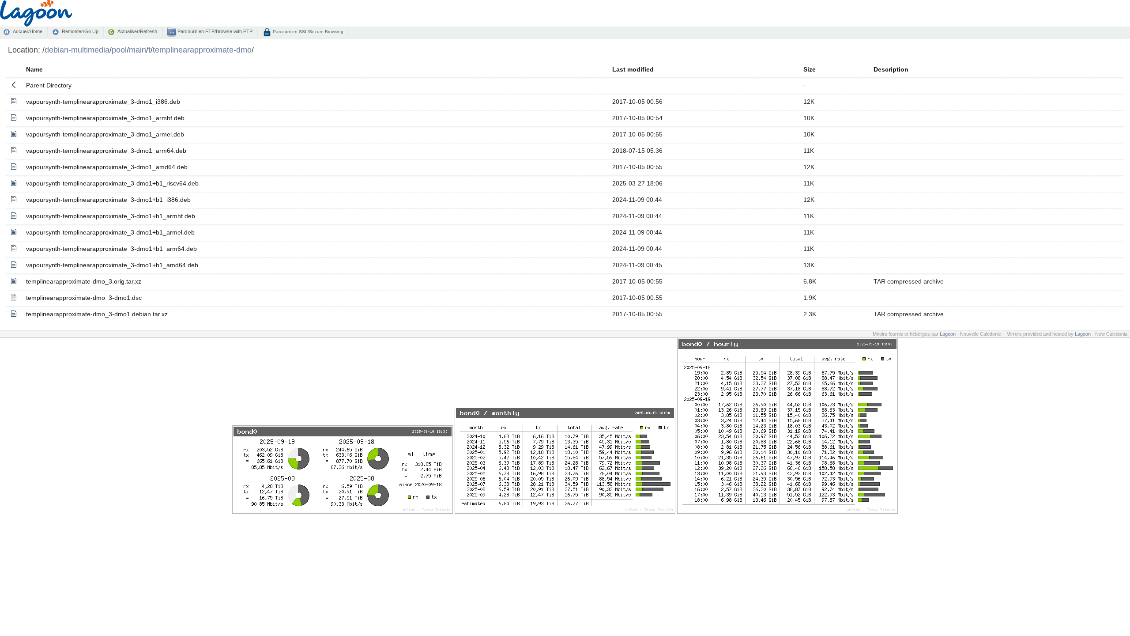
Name (34, 69)
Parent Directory (49, 85)
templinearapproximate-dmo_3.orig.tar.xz (83, 281)
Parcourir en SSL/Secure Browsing (307, 31)
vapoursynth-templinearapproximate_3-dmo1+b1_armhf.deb (110, 216)
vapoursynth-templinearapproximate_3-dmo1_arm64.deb (106, 150)
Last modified (633, 69)
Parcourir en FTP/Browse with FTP (214, 31)
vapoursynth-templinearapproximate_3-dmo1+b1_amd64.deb (112, 265)
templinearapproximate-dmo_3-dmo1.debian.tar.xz (97, 314)
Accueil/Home (27, 31)
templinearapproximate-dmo (202, 49)
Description (891, 69)
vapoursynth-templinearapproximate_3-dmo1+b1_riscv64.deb (112, 183)
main (137, 49)
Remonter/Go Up (80, 31)
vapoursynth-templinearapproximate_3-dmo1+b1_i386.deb (108, 199)
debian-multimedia (77, 49)
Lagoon (948, 334)
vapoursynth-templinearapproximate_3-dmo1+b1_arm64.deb (111, 248)
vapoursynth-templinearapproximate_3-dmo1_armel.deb (105, 134)
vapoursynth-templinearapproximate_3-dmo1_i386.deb (103, 101)
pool (119, 49)
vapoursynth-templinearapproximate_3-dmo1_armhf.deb (105, 117)
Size (809, 69)
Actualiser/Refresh (137, 31)
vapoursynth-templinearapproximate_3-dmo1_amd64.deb (107, 166)
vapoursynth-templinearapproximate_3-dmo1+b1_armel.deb (110, 232)
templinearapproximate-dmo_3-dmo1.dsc (84, 297)
